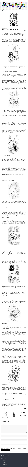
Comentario (2, 424)
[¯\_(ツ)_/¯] (14, 2)
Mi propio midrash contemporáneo (21, 418)
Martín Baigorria (20, 30)
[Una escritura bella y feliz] (14, 412)
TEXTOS (6, 28)
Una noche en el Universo (5, 417)
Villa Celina (25, 408)
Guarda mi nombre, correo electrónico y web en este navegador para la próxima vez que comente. (13, 448)
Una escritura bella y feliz (13, 418)
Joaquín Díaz (24, 30)
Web (1, 443)
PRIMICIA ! (3, 28)
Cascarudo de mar (4, 408)
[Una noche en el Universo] (5, 412)
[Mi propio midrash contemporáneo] (22, 412)
